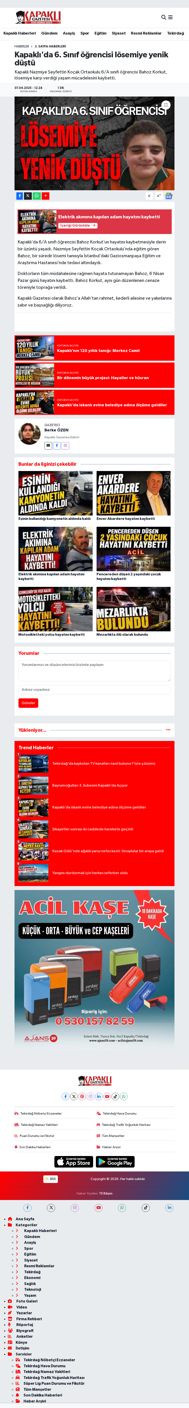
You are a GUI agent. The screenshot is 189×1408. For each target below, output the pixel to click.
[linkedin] (169, 1208)
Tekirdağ (175, 33)
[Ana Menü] (170, 18)
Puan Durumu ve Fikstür (37, 1136)
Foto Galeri (26, 1301)
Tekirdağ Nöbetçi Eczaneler (41, 1113)
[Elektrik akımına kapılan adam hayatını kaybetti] (55, 549)
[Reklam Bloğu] (95, 970)
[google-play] (115, 1162)
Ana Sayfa (25, 1219)
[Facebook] (57, 446)
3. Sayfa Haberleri (50, 46)
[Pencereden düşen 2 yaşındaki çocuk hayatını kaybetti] (134, 549)
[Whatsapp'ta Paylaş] (37, 196)
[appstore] (74, 1162)
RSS (53, 1179)
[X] (74, 1096)
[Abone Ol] (169, 196)
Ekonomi (32, 1278)
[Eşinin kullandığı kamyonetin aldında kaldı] (55, 493)
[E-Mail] (48, 446)
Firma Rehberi (29, 1319)
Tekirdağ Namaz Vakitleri (39, 1125)
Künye (21, 1342)
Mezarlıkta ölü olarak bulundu (122, 634)
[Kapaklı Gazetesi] (38, 17)
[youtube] (98, 1208)
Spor (84, 33)
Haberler (22, 46)
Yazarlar (24, 1313)
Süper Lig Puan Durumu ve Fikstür (54, 1383)
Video (21, 1307)
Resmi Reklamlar (146, 33)
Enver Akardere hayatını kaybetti (126, 519)
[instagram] (75, 1208)
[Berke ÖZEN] (29, 434)
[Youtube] (107, 1096)
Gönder (28, 703)
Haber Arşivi (111, 1147)
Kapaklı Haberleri (19, 33)
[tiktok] (146, 1208)
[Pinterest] (82, 1096)
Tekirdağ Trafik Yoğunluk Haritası (126, 1125)
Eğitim (100, 33)
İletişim (22, 1348)
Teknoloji (32, 1289)
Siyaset (119, 33)
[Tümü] (168, 730)
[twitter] (51, 1208)
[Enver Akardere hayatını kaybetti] (134, 493)
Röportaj (24, 1325)
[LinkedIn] (99, 1096)
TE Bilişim (105, 1193)
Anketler (24, 1336)
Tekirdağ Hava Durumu (119, 1113)
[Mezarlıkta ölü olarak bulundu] (134, 609)
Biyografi (24, 1331)
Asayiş (69, 33)
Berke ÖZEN (56, 430)
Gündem (49, 33)
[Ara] (163, 18)
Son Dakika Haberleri (34, 1147)
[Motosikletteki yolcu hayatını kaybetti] (55, 609)
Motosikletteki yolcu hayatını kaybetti (51, 634)
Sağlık (30, 1284)
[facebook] (28, 1208)
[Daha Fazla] (45, 196)
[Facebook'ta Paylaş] (19, 196)
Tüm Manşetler (113, 1136)
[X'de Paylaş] (28, 196)
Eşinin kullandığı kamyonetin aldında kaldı (54, 519)
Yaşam (30, 1295)
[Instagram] (65, 446)
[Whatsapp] (123, 1096)
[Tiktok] (115, 1096)
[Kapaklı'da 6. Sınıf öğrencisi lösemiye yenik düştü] (95, 143)
